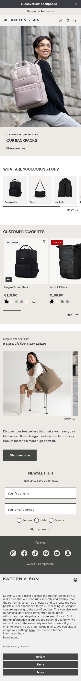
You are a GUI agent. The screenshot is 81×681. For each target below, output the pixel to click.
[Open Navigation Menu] (5, 20)
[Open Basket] (75, 20)
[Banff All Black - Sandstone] (57, 301)
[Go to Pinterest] (46, 553)
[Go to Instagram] (13, 553)
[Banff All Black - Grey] (67, 301)
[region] (42, 191)
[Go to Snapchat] (68, 553)
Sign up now (38, 529)
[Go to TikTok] (35, 553)
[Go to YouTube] (57, 553)
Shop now (13, 148)
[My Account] (61, 20)
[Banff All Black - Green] (62, 301)
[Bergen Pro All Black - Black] (6, 301)
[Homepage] (26, 20)
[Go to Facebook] (24, 553)
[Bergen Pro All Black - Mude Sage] (16, 301)
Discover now (20, 455)
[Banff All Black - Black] (52, 301)
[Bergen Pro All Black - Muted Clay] (22, 301)
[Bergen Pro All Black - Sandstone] (11, 301)
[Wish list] (68, 20)
